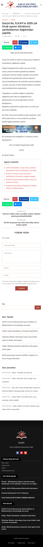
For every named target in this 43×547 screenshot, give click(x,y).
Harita (4, 468)
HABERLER (16, 13)
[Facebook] (17, 452)
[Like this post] (15, 42)
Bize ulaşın (5, 463)
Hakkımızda (5, 465)
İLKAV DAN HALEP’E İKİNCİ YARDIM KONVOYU (18, 497)
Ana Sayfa (11, 543)
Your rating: (6, 238)
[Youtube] (21, 452)
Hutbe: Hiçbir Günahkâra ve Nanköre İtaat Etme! (20, 331)
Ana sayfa (5, 13)
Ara (3, 304)
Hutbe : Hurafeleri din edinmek (22, 372)
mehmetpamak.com (8, 470)
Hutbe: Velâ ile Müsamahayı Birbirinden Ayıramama (20, 488)
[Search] (41, 5)
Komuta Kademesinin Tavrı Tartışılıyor (15, 493)
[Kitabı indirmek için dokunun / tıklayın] (21, 127)
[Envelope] (25, 452)
